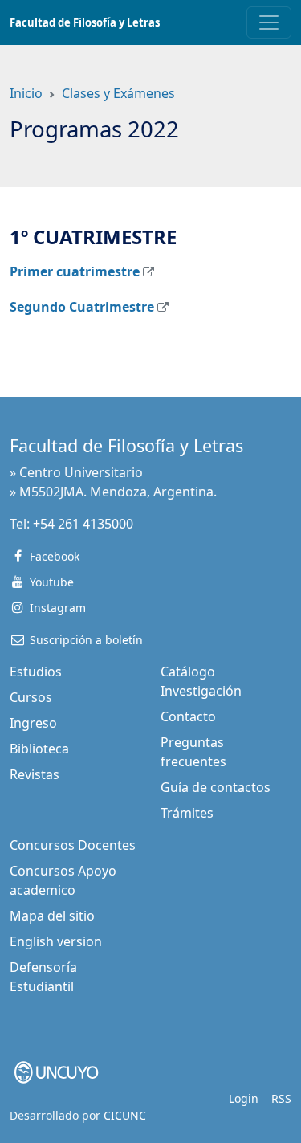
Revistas (34, 774)
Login (243, 1098)
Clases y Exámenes (118, 93)
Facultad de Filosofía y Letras (85, 22)
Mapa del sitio (52, 916)
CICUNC (125, 1115)
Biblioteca (39, 748)
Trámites (187, 813)
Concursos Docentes (73, 845)
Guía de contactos (215, 787)
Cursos (31, 697)
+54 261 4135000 (83, 524)
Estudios (36, 671)
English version (56, 941)
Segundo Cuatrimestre (82, 307)
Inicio (26, 93)
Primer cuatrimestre (75, 271)
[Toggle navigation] (268, 22)
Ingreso (33, 723)
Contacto (188, 716)
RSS (281, 1098)
